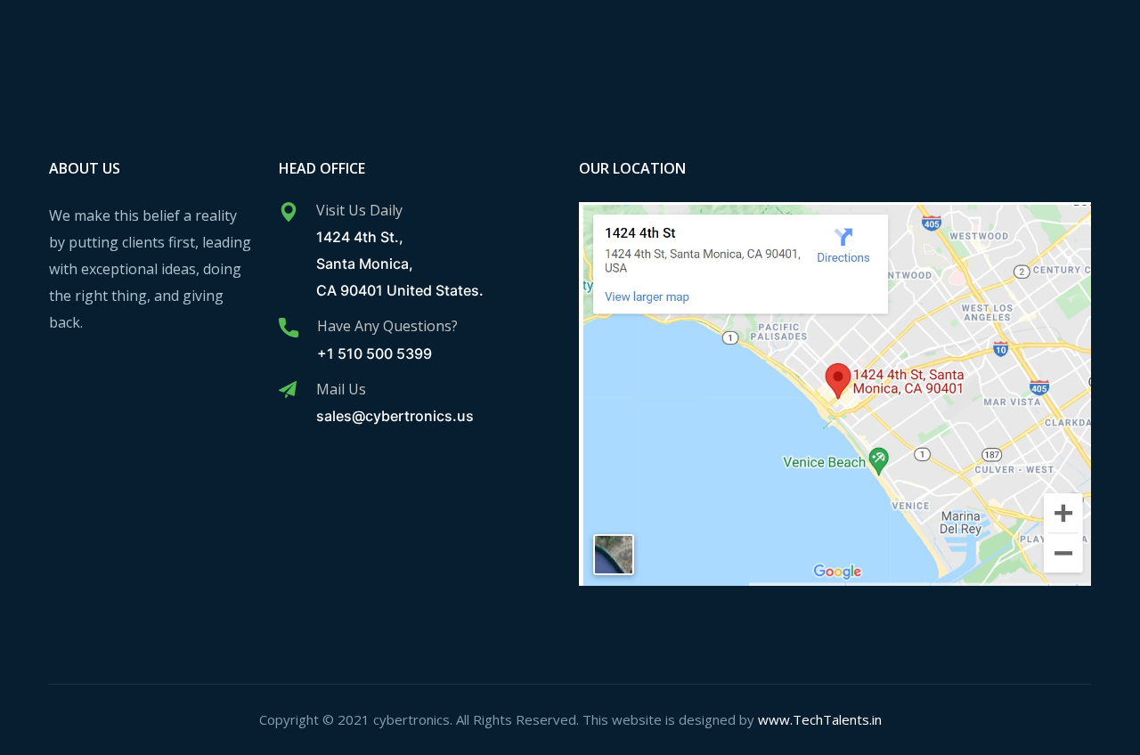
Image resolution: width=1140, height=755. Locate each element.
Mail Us (341, 389)
